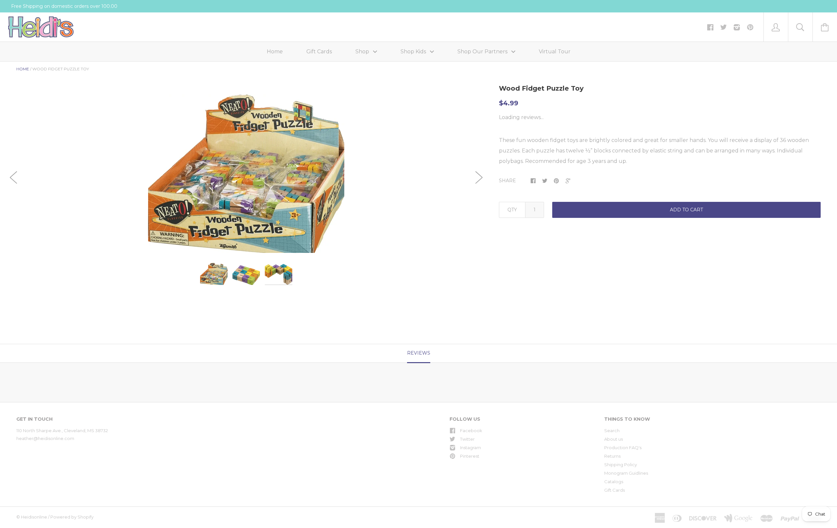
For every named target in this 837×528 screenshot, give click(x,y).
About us (613, 439)
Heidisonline (34, 516)
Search (612, 430)
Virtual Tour (555, 51)
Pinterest (469, 456)
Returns (612, 456)
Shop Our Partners (483, 51)
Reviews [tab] (418, 353)
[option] (246, 173)
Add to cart (686, 210)
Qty (512, 210)
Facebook (471, 430)
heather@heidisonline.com (45, 438)
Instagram (470, 447)
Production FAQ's (622, 447)
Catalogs (613, 481)
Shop (362, 51)
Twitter (467, 439)
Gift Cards (319, 51)
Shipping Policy (620, 464)
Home (275, 51)
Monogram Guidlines (626, 473)
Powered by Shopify (72, 516)
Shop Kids (414, 51)
